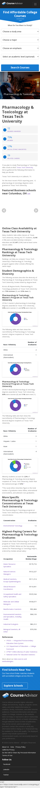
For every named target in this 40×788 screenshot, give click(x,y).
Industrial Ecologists (10, 624)
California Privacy (8, 750)
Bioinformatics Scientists (12, 609)
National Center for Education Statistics (20, 654)
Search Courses (20, 67)
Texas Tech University (24, 167)
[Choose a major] (20, 40)
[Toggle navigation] (35, 4)
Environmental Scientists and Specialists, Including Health (12, 616)
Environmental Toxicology (12, 526)
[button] (4, 210)
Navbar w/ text (12, 4)
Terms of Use (7, 755)
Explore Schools (13, 685)
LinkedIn (6, 769)
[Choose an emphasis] (20, 48)
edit (28, 194)
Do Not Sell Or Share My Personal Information (19, 752)
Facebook (6, 764)
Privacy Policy (20, 747)
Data (12, 747)
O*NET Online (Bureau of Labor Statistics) (21, 652)
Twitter (6, 775)
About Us (5, 747)
